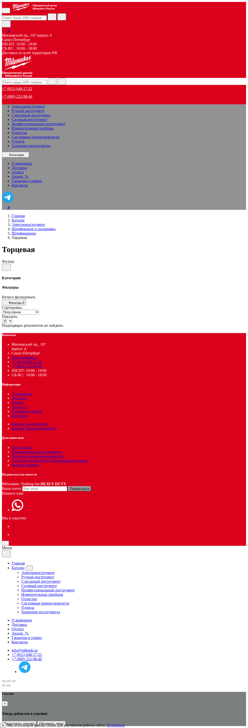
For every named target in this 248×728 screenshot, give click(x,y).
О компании (22, 394)
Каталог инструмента (29, 424)
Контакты (20, 416)
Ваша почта (11, 488)
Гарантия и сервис (27, 411)
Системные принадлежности (36, 137)
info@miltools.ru (25, 357)
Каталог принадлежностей (34, 428)
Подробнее (116, 725)
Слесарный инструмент (31, 115)
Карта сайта (21, 447)
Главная (18, 563)
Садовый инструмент (29, 119)
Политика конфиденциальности (38, 456)
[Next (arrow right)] (9, 685)
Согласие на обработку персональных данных (50, 460)
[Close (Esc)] (4, 681)
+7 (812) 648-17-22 (17, 89)
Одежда (18, 141)
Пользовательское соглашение (37, 452)
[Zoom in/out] (14, 681)
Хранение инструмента (31, 146)
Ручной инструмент (28, 111)
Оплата (18, 403)
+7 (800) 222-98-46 (17, 96)
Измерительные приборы (33, 128)
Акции (20, 407)
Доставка (19, 398)
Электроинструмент (28, 106)
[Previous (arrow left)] (4, 685)
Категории (16, 155)
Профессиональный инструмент (38, 124)
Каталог (18, 568)
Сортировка (12, 307)
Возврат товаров (25, 465)
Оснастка (19, 133)
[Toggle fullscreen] (9, 681)
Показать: (10, 316)
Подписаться (79, 489)
